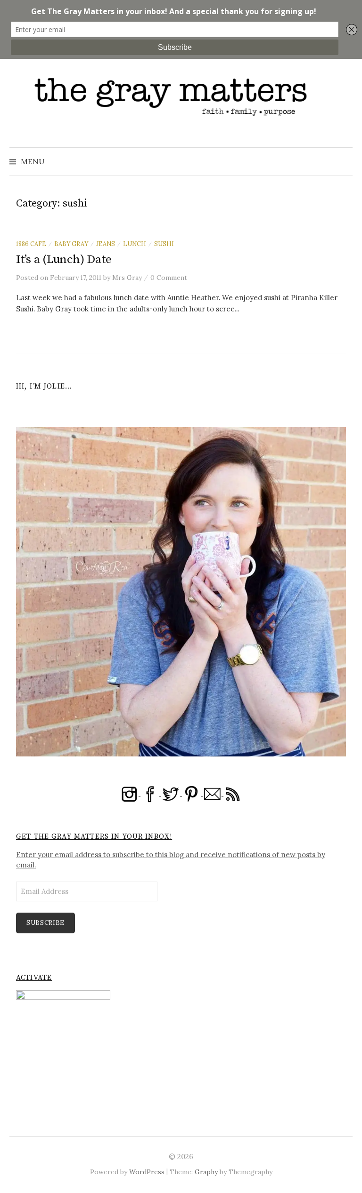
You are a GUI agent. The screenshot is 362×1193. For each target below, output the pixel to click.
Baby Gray (71, 243)
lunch (134, 243)
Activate (34, 977)
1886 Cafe (31, 243)
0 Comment (168, 277)
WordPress (147, 1172)
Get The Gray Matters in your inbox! (94, 836)
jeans (105, 243)
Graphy (206, 1172)
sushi (164, 243)
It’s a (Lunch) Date (64, 259)
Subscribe (45, 923)
